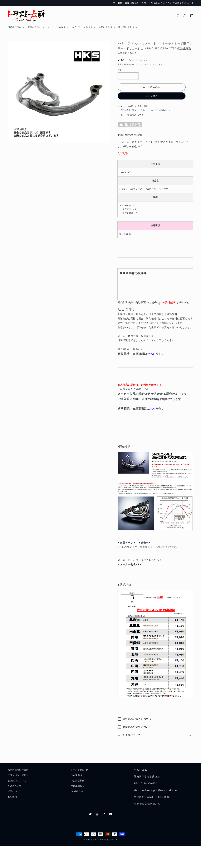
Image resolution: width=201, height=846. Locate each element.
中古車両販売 (78, 786)
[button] (16, 27)
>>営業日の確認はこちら (148, 803)
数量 (120, 70)
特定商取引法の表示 (18, 770)
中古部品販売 (78, 780)
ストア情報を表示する (132, 115)
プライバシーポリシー (19, 775)
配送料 (127, 65)
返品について (15, 791)
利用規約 (12, 796)
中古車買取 (76, 775)
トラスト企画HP (79, 770)
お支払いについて (17, 780)
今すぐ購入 (151, 96)
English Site (77, 791)
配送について (15, 786)
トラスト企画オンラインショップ (104, 840)
